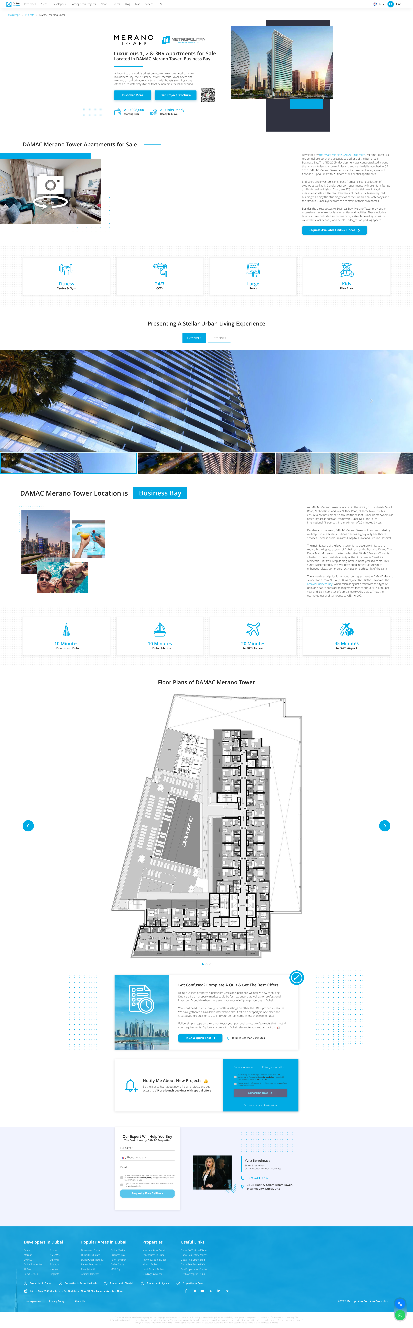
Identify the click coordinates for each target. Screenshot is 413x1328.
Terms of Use (261, 1079)
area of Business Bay (319, 584)
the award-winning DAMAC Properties (342, 155)
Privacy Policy (268, 1077)
